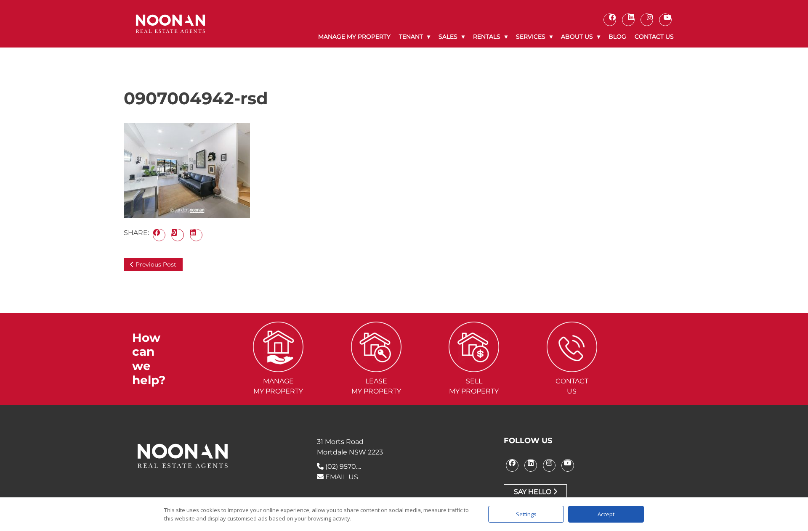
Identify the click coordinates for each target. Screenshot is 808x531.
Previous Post (155, 264)
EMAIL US (341, 477)
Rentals (486, 36)
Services (530, 36)
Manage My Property (354, 36)
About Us (577, 36)
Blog (617, 36)
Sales (448, 36)
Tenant (411, 36)
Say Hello (533, 492)
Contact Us (654, 36)
